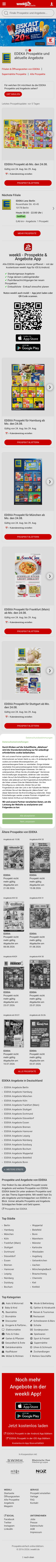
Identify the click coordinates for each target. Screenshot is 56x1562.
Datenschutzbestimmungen (39, 737)
